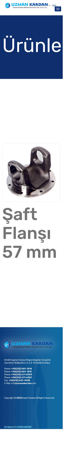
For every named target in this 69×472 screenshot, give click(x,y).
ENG (54, 5)
